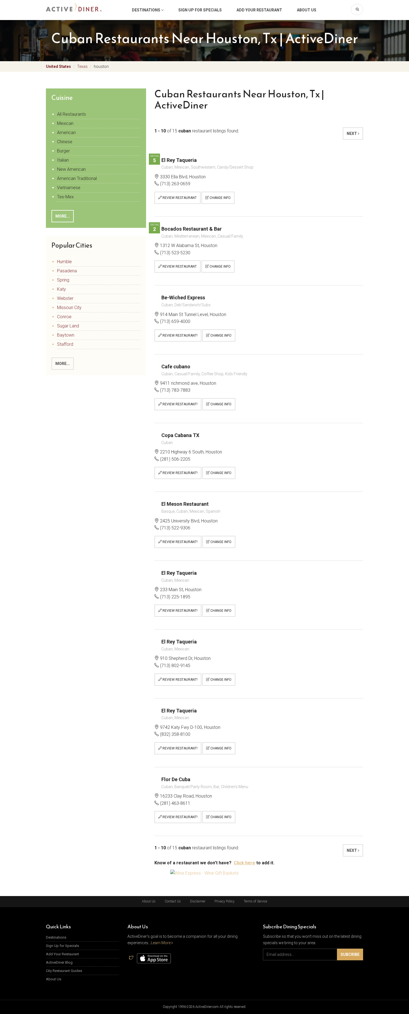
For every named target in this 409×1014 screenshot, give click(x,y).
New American (71, 169)
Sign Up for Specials (200, 10)
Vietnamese (68, 187)
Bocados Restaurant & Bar (191, 229)
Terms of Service (255, 901)
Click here (244, 862)
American (66, 132)
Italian (63, 160)
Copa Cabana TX (180, 435)
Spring (63, 280)
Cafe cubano (175, 366)
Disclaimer (197, 901)
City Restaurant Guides (64, 971)
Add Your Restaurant (259, 10)
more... (62, 216)
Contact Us (173, 901)
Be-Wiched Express (183, 297)
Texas (82, 66)
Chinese (64, 141)
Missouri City (69, 307)
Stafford (65, 344)
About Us (306, 10)
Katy (61, 289)
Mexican (65, 123)
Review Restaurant (179, 198)
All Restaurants (71, 114)
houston (101, 66)
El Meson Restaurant (185, 504)
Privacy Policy (225, 901)
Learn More (161, 943)
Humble (64, 261)
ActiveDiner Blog (59, 962)
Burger (63, 151)
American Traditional (77, 178)
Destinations (146, 10)
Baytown (65, 335)
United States (58, 66)
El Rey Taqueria (179, 160)
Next (352, 133)
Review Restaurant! (180, 335)
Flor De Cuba (175, 779)
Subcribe (350, 954)
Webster (65, 298)
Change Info (220, 198)
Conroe (64, 316)
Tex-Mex (65, 196)
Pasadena (67, 270)
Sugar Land (68, 326)
